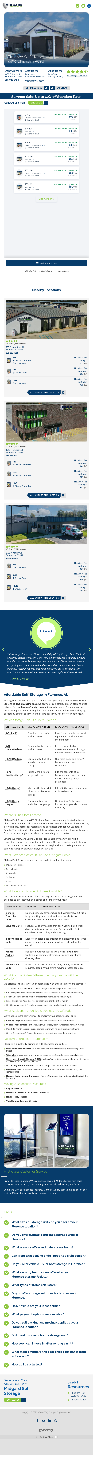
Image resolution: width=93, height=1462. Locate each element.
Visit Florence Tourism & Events (21, 1101)
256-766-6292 (12, 456)
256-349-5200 (12, 558)
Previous (7, 39)
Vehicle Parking (9, 953)
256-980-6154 (12, 80)
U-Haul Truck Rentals (16, 1024)
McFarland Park (13, 1069)
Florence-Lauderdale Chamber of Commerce (28, 1092)
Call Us (77, 6)
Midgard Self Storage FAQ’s (78, 1394)
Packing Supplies (14, 1020)
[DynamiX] (46, 1430)
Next (85, 39)
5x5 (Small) (11, 733)
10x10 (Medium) (13, 758)
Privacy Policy (78, 1399)
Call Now (62, 88)
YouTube (43, 1421)
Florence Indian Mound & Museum (22, 1076)
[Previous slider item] (3, 649)
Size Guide (36, 103)
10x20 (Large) (12, 788)
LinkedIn (49, 1421)
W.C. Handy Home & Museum (20, 1065)
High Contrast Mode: (44, 1437)
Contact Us (83, 6)
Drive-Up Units (13, 925)
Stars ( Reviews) (77, 75)
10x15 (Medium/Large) (14, 773)
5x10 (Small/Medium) (13, 748)
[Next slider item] (89, 649)
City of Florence (14, 1088)
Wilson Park (12, 1055)
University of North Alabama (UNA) (23, 1059)
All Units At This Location (44, 392)
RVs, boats (72, 951)
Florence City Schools (16, 1096)
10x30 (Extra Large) (12, 803)
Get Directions (34, 88)
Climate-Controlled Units (11, 916)
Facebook (37, 1421)
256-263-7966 (12, 353)
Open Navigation (89, 6)
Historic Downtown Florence (20, 1048)
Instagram (56, 1421)
